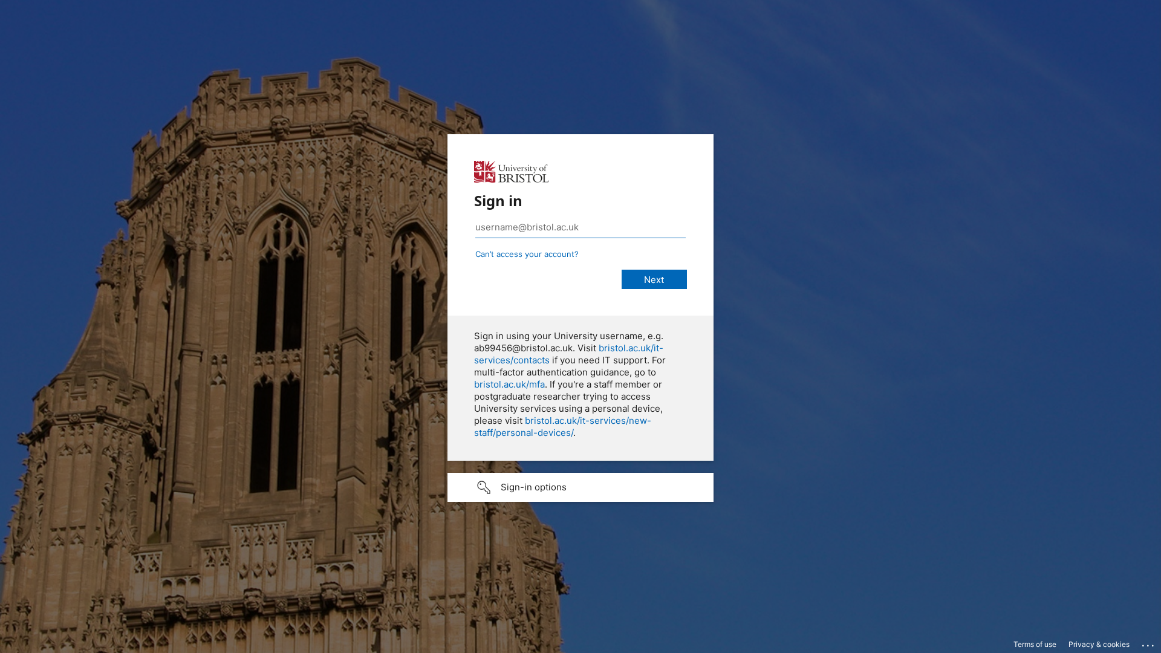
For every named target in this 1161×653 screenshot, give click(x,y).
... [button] (1149, 643)
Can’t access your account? (527, 254)
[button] (580, 487)
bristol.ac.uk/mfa (509, 384)
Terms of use (1034, 644)
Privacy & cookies (1099, 644)
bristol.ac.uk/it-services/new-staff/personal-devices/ (562, 426)
